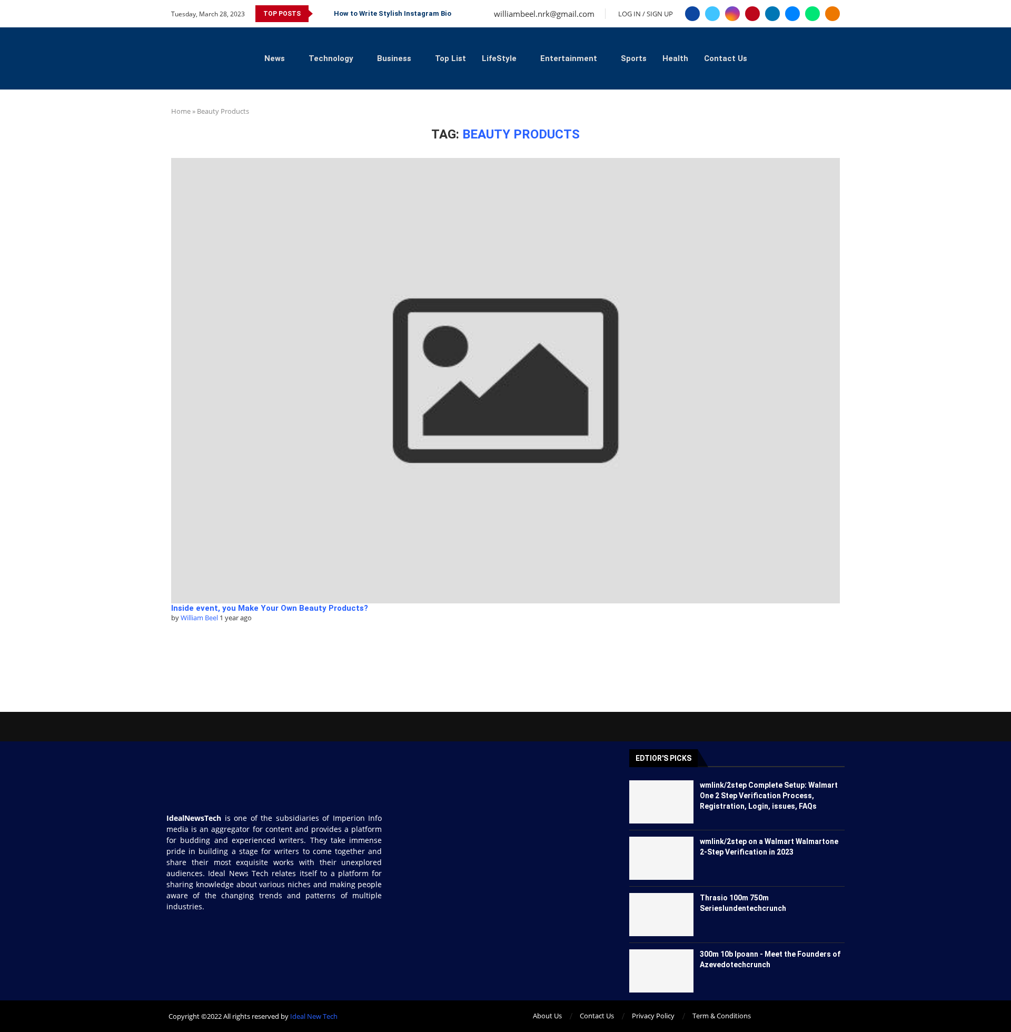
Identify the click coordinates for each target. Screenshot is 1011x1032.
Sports (634, 58)
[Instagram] (732, 13)
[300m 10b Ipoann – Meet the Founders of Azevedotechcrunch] (661, 971)
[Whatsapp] (812, 13)
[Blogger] (832, 13)
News (274, 58)
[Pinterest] (752, 13)
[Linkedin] (772, 13)
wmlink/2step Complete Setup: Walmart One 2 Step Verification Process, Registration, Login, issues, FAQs (769, 795)
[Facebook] (692, 13)
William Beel (199, 617)
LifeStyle (499, 58)
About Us (547, 1015)
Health (675, 58)
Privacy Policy (653, 1015)
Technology (331, 58)
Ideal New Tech (314, 1016)
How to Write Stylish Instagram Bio (392, 13)
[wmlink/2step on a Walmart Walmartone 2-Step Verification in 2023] (661, 858)
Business (394, 58)
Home (181, 111)
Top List (450, 58)
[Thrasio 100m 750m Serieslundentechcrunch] (661, 914)
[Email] (792, 13)
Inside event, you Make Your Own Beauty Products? (269, 608)
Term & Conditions (721, 1015)
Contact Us (725, 58)
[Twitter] (712, 13)
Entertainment (568, 58)
